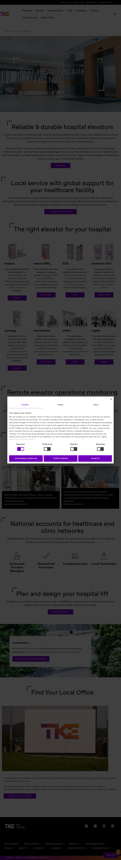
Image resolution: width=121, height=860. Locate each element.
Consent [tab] (25, 405)
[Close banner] (111, 399)
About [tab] (96, 405)
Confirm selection (60, 458)
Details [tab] (60, 405)
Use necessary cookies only (26, 458)
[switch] (47, 449)
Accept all (95, 458)
